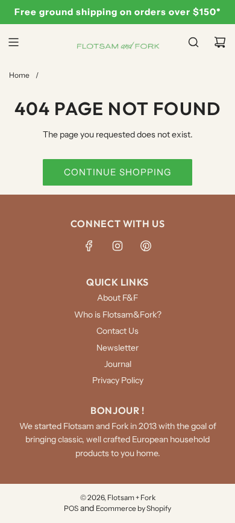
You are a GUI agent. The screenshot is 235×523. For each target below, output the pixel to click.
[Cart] (220, 42)
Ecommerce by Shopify (133, 508)
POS (71, 508)
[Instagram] (117, 246)
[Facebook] (89, 246)
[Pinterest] (146, 246)
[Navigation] (13, 42)
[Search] (193, 42)
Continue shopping (117, 172)
